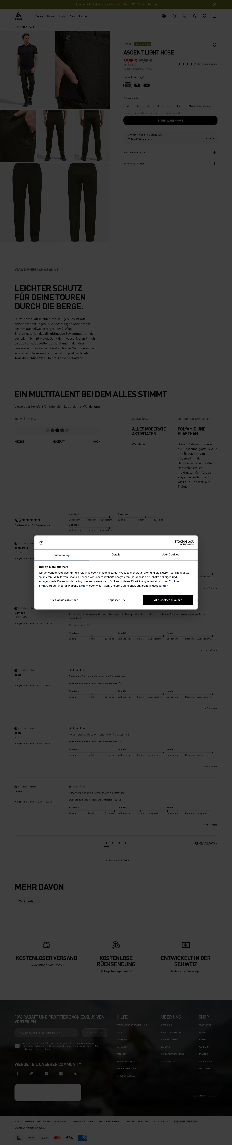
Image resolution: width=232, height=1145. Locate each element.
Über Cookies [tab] (170, 554)
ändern (83, 585)
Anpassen (113, 599)
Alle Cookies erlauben (168, 599)
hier (165, 585)
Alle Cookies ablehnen (63, 599)
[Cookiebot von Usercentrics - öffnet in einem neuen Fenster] (178, 542)
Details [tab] (116, 554)
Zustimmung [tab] (62, 554)
